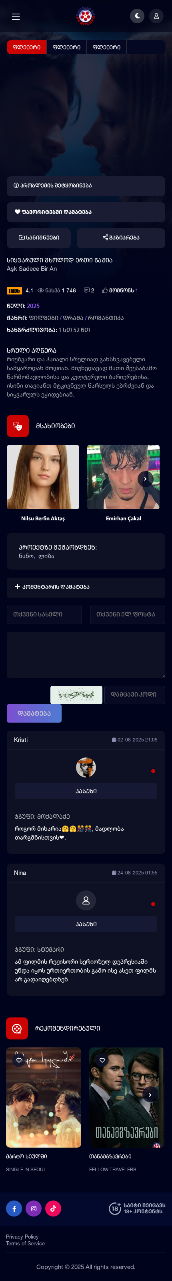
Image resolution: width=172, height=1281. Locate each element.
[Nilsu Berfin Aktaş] (43, 477)
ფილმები (43, 318)
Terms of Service (25, 1243)
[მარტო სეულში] (43, 1097)
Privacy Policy (22, 1236)
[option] (43, 487)
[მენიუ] (15, 17)
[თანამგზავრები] (126, 1097)
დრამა (73, 318)
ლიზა (46, 556)
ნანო (26, 556)
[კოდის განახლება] (76, 695)
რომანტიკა (106, 318)
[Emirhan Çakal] (123, 477)
